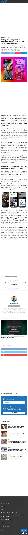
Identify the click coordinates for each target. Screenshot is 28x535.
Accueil (3, 46)
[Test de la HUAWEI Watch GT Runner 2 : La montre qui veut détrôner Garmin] (4, 449)
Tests (9, 424)
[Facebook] (11, 306)
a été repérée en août (10, 230)
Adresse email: (9, 399)
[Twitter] (13, 306)
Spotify (19, 50)
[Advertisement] (14, 19)
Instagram (14, 50)
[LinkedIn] (19, 306)
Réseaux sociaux (5, 37)
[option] (14, 329)
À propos (3, 506)
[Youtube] (17, 306)
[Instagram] (15, 306)
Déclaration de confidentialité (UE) (9, 512)
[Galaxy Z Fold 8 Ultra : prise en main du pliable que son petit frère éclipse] (4, 426)
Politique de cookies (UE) (6, 519)
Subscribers (23, 354)
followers (23, 348)
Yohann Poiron (14, 49)
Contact (3, 509)
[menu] (25, 1)
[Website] (9, 306)
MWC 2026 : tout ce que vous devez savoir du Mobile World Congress (12, 516)
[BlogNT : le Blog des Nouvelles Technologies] (4, 1)
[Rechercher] (21, 1)
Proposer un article (5, 522)
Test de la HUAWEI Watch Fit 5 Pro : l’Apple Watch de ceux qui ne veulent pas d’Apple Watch (17, 442)
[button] (24, 533)
